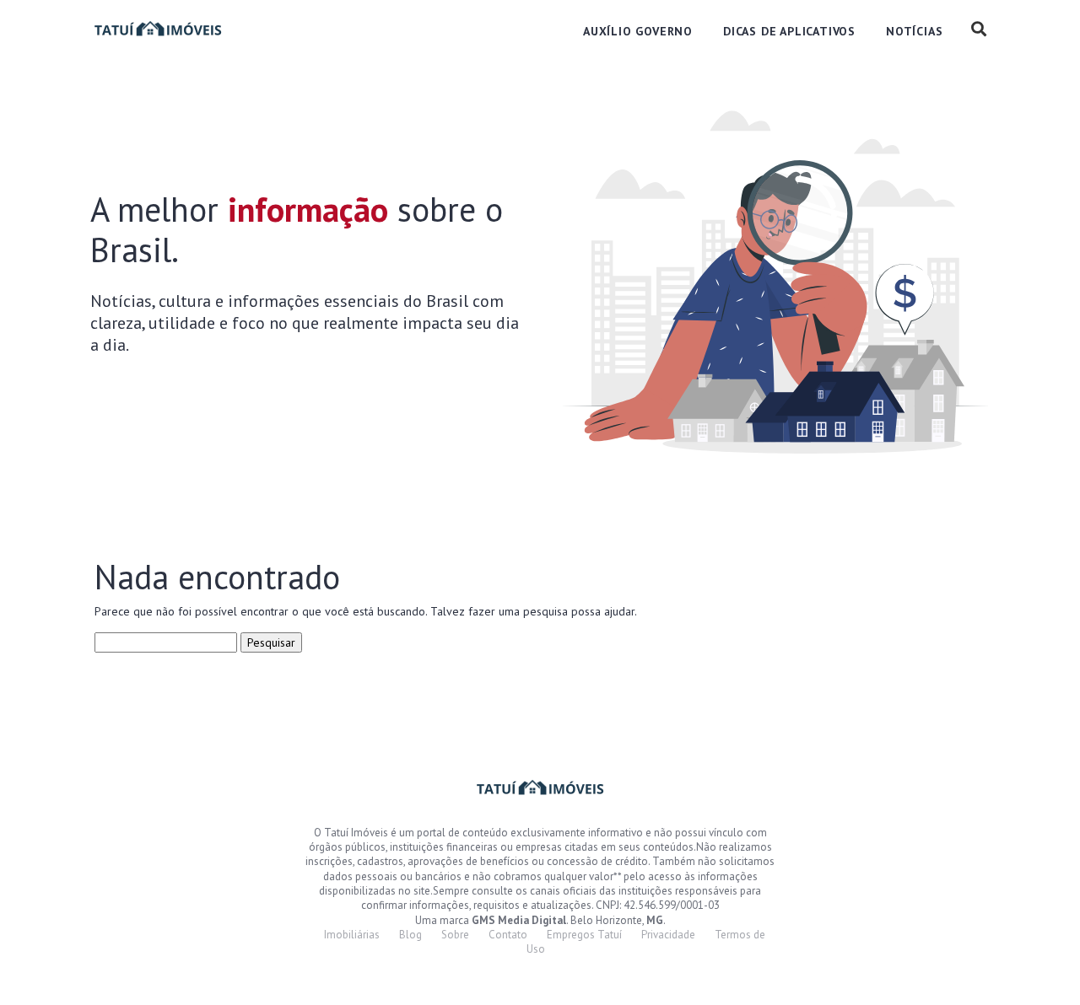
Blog (410, 934)
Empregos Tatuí (584, 934)
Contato (508, 934)
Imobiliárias (352, 934)
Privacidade (668, 934)
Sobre (455, 934)
